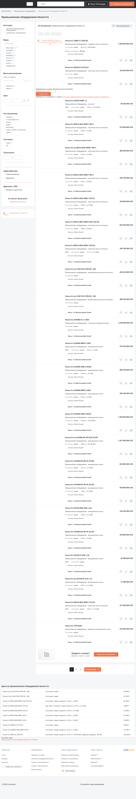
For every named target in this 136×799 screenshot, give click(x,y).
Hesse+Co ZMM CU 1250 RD (76, 41)
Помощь (4, 759)
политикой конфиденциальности (73, 97)
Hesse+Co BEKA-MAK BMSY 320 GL (80, 198)
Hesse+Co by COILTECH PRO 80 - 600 (80, 269)
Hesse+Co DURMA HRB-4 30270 (78, 414)
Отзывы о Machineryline (39, 766)
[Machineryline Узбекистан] (13, 4)
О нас (4, 755)
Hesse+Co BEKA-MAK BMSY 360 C (79, 124)
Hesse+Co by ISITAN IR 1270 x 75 (78, 579)
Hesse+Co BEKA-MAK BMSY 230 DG (80, 245)
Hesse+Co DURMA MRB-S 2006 (78, 390)
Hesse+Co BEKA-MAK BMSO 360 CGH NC (82, 222)
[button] (126, 60)
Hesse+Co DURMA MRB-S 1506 (78, 343)
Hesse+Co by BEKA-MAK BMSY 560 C (80, 148)
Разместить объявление (106, 654)
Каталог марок (36, 769)
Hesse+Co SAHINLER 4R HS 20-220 (79, 484)
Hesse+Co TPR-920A (73, 626)
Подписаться (43, 94)
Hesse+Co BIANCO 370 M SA (77, 67)
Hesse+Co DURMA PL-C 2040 (77, 320)
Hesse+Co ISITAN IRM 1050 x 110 (78, 508)
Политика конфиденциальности (42, 759)
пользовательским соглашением (97, 97)
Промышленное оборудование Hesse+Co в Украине (19, 739)
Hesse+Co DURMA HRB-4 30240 (78, 367)
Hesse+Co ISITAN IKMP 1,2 (76, 101)
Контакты (5, 762)
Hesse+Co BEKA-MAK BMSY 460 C (79, 175)
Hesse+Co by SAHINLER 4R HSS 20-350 (81, 437)
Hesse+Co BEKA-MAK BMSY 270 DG (80, 602)
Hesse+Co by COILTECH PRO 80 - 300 (80, 296)
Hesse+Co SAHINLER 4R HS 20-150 (79, 532)
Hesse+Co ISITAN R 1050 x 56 (77, 555)
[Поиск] (39, 4)
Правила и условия (38, 755)
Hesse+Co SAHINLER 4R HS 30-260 (79, 461)
